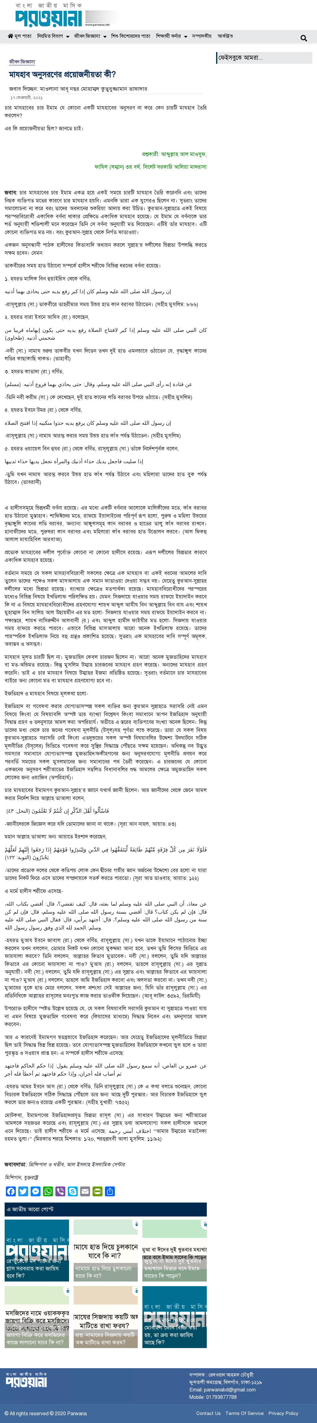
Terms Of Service (244, 1413)
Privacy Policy (283, 1413)
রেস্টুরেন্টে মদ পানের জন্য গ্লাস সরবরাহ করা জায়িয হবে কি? (34, 1268)
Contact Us (208, 1413)
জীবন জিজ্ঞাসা (87, 36)
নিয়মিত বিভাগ (50, 36)
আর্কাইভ (225, 36)
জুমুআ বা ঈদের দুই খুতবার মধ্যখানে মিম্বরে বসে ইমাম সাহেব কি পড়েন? (172, 1268)
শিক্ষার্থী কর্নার (168, 36)
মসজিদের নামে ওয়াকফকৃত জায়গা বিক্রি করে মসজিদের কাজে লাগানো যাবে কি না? (36, 1335)
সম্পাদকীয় (201, 36)
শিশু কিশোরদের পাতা (130, 36)
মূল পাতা (22, 36)
